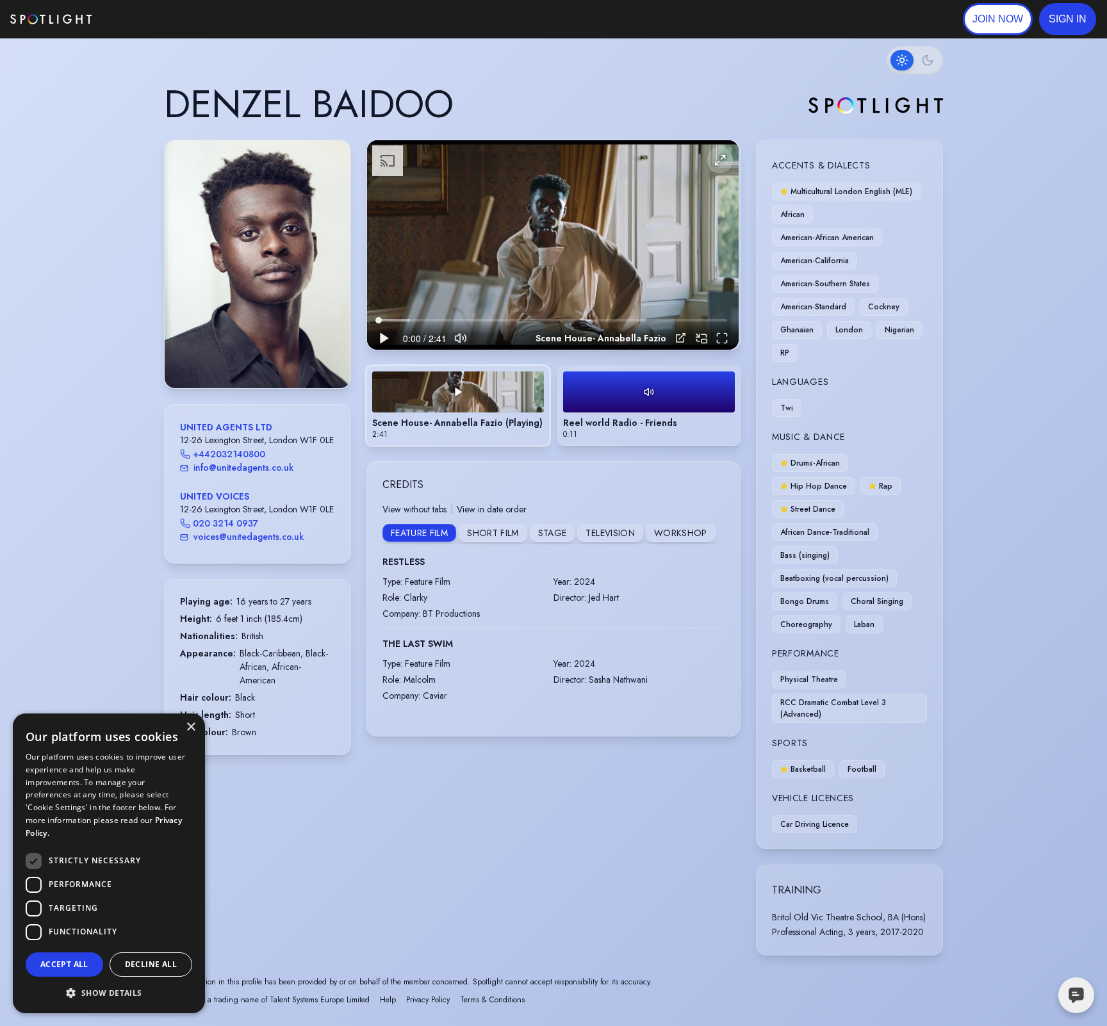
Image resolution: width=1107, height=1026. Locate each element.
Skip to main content (141, 19)
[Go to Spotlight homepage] (51, 19)
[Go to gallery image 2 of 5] (254, 355)
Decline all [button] (151, 964)
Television (610, 532)
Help (388, 1000)
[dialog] (109, 863)
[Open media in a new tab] (680, 338)
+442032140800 (229, 454)
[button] (1067, 19)
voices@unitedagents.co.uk (248, 536)
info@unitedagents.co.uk (243, 467)
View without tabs (414, 509)
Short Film (493, 532)
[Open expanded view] (330, 160)
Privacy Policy (428, 1000)
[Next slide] (330, 277)
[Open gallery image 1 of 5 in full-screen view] (257, 264)
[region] (553, 245)
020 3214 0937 (225, 523)
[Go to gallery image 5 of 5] (273, 355)
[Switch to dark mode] (915, 60)
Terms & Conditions (492, 1000)
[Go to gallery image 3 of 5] (261, 355)
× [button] (190, 727)
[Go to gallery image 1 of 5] (245, 355)
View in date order (492, 509)
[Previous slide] (185, 277)
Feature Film (419, 532)
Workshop (680, 532)
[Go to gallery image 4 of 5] (267, 355)
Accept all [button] (64, 964)
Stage (552, 532)
